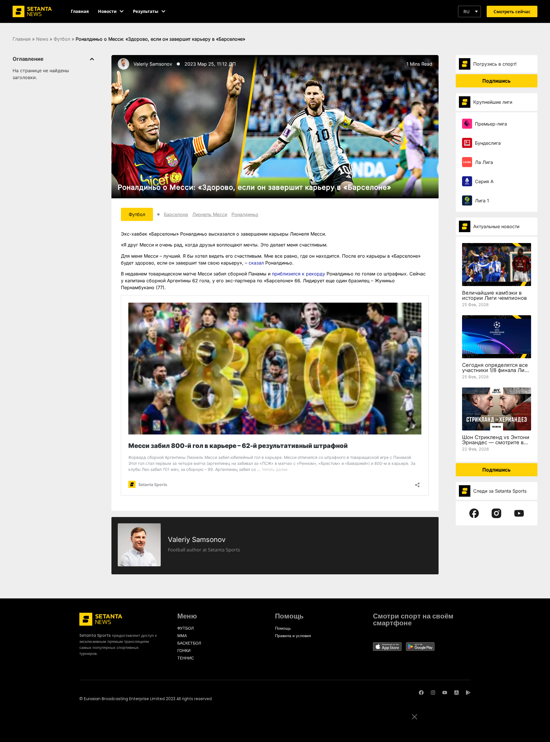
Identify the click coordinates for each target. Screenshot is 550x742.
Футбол (62, 39)
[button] (469, 11)
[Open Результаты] (163, 11)
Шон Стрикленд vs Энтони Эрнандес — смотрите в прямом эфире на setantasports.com (495, 445)
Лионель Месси (209, 214)
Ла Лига (484, 162)
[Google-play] (468, 692)
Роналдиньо (244, 214)
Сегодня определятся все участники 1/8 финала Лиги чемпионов (496, 370)
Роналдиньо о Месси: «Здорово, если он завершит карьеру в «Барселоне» (254, 187)
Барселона (176, 214)
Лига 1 (482, 200)
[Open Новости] (121, 11)
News (42, 39)
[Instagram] (433, 692)
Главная (22, 39)
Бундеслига (488, 143)
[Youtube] (444, 692)
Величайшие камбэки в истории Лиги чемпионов (494, 295)
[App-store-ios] (456, 692)
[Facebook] (421, 692)
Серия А (484, 181)
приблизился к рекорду (299, 274)
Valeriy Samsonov (152, 64)
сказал (256, 263)
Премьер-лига (491, 124)
